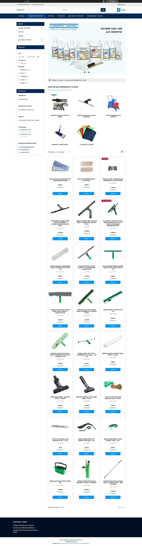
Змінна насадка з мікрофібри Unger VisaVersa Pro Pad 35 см (60, 267)
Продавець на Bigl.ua (71, 541)
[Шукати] (103, 10)
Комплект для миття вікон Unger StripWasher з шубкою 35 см (87, 311)
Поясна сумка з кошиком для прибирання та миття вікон (113, 179)
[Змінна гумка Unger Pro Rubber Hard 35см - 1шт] (86, 426)
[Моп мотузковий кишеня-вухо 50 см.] (86, 166)
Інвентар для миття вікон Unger (60, 116)
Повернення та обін (94, 16)
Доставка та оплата (76, 16)
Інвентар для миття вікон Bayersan (86, 116)
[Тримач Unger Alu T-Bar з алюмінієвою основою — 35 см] (86, 341)
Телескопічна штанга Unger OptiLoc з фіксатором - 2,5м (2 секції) (113, 482)
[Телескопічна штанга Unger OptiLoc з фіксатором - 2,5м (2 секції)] (113, 469)
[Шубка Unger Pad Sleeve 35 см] (113, 297)
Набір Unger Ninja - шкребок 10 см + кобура (60, 397)
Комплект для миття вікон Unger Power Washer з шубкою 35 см (60, 311)
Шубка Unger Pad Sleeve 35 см (112, 310)
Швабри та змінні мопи (60, 144)
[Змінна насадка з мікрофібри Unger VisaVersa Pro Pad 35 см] (60, 254)
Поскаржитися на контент (67, 543)
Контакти (61, 16)
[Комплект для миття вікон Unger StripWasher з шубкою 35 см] (86, 297)
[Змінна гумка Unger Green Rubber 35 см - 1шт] (113, 426)
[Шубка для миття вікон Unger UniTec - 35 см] (113, 341)
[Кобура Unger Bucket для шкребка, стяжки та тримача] (86, 469)
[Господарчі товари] (87, 132)
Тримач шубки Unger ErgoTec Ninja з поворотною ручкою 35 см (86, 222)
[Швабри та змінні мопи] (60, 132)
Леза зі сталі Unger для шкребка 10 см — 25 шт (113, 397)
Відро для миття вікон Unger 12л (60, 481)
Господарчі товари (86, 144)
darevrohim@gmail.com (27, 147)
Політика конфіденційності (82, 543)
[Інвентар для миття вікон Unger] (60, 103)
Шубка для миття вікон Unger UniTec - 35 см (112, 354)
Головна (21, 16)
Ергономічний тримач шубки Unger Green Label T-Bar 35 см (113, 267)
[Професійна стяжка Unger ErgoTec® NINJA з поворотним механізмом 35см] (60, 208)
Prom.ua (80, 540)
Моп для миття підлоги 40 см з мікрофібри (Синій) (60, 179)
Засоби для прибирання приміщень (24, 527)
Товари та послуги (35, 16)
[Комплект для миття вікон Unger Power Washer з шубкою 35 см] (60, 297)
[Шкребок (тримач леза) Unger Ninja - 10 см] (86, 384)
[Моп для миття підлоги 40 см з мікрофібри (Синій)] (60, 166)
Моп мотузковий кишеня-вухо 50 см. (87, 179)
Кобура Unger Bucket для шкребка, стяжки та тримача (87, 481)
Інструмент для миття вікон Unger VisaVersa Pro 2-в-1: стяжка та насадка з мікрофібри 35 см (113, 223)
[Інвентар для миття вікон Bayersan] (87, 103)
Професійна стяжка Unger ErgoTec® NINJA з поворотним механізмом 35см (60, 223)
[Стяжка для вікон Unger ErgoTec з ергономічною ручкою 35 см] (86, 254)
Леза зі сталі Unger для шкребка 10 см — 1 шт (60, 439)
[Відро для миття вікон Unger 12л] (60, 469)
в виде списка (124, 152)
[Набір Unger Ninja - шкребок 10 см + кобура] (60, 384)
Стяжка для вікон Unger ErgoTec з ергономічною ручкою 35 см (86, 267)
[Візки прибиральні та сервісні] (113, 103)
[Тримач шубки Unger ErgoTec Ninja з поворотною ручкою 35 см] (86, 208)
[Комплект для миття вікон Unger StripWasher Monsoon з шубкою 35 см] (60, 341)
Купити (60, 193)
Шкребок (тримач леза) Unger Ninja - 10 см (86, 397)
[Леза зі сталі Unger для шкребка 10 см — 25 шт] (113, 384)
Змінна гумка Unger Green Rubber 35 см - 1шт (113, 439)
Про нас (51, 16)
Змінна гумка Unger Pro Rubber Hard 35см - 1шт (86, 439)
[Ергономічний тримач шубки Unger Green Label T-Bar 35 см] (113, 254)
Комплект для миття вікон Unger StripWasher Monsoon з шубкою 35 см (60, 355)
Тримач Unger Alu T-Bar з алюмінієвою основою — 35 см (86, 355)
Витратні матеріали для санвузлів (23, 525)
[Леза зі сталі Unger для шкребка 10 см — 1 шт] (60, 426)
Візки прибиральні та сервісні (113, 116)
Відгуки (20, 36)
